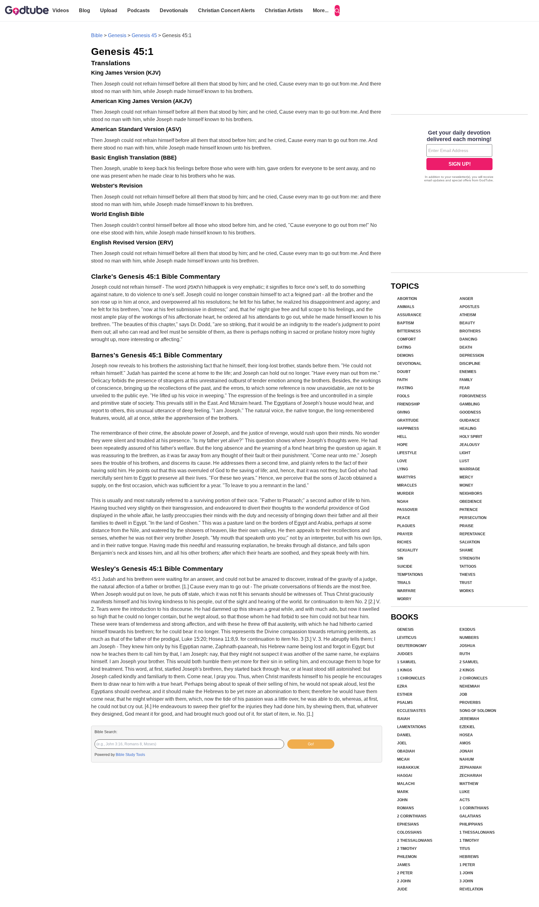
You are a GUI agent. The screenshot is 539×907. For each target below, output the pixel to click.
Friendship (408, 404)
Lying (402, 469)
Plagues (406, 526)
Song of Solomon (477, 710)
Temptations (410, 574)
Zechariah (470, 775)
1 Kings (404, 670)
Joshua (467, 646)
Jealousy (469, 445)
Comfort (406, 339)
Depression (471, 355)
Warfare (406, 591)
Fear (464, 388)
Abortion (407, 299)
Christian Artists (284, 10)
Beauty (467, 323)
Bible (97, 35)
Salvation (469, 542)
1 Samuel (406, 662)
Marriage (469, 469)
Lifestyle (407, 453)
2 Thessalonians (414, 840)
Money (466, 485)
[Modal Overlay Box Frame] (459, 156)
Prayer (405, 534)
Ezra (402, 686)
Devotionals (174, 10)
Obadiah (406, 751)
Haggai (404, 775)
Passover (407, 509)
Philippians (471, 824)
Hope (402, 445)
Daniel (404, 735)
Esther (404, 694)
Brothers (470, 331)
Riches (404, 542)
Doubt (403, 372)
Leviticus (406, 637)
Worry (404, 599)
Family (466, 380)
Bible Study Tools (130, 755)
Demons (405, 355)
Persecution (473, 518)
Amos (465, 743)
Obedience (470, 501)
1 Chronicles (411, 678)
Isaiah (403, 719)
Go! (311, 744)
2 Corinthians (411, 816)
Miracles (407, 485)
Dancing (468, 339)
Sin (400, 558)
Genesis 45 (144, 35)
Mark (403, 792)
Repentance (472, 534)
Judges (405, 654)
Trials (403, 583)
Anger (466, 299)
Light (464, 453)
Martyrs (406, 477)
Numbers (469, 637)
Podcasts (138, 10)
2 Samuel (468, 662)
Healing (467, 428)
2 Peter (405, 873)
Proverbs (470, 702)
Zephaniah (470, 767)
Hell (402, 436)
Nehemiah (469, 686)
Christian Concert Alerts (226, 10)
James (403, 865)
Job (463, 694)
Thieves (467, 574)
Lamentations (411, 727)
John (402, 800)
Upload (108, 10)
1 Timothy (469, 840)
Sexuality (407, 550)
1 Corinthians (474, 808)
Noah (402, 501)
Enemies (467, 372)
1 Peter (467, 865)
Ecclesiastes (411, 710)
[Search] (337, 10)
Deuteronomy (412, 646)
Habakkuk (408, 767)
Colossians (409, 832)
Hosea (466, 735)
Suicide (404, 566)
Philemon (407, 857)
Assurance (409, 315)
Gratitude (408, 420)
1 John (466, 873)
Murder (405, 493)
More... (320, 10)
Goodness (470, 412)
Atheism (467, 315)
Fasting (405, 388)
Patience (468, 509)
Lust (464, 461)
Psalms (405, 702)
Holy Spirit (470, 436)
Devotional (409, 363)
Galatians (470, 816)
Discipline (469, 363)
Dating (404, 347)
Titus (464, 848)
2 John (404, 881)
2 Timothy (407, 848)
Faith (402, 380)
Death (465, 347)
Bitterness (409, 331)
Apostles (469, 307)
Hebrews (469, 857)
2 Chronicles (473, 678)
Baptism (405, 323)
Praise (466, 526)
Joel (402, 743)
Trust (465, 583)
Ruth (464, 654)
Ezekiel (467, 727)
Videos (60, 10)
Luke (464, 792)
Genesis (117, 35)
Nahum (466, 759)
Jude (402, 889)
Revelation (471, 889)
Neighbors (470, 493)
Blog (84, 10)
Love (402, 461)
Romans (405, 808)
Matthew (468, 784)
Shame (466, 550)
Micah (403, 759)
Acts (464, 800)
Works (466, 591)
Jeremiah (469, 719)
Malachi (406, 784)
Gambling (469, 404)
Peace (403, 518)
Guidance (469, 420)
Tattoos (467, 566)
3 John (466, 881)
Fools (403, 396)
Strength (469, 558)
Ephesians (408, 824)
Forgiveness (472, 396)
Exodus (467, 629)
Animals (405, 307)
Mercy (466, 477)
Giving (403, 412)
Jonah (466, 751)
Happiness (408, 428)
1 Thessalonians (477, 832)
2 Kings (466, 670)
